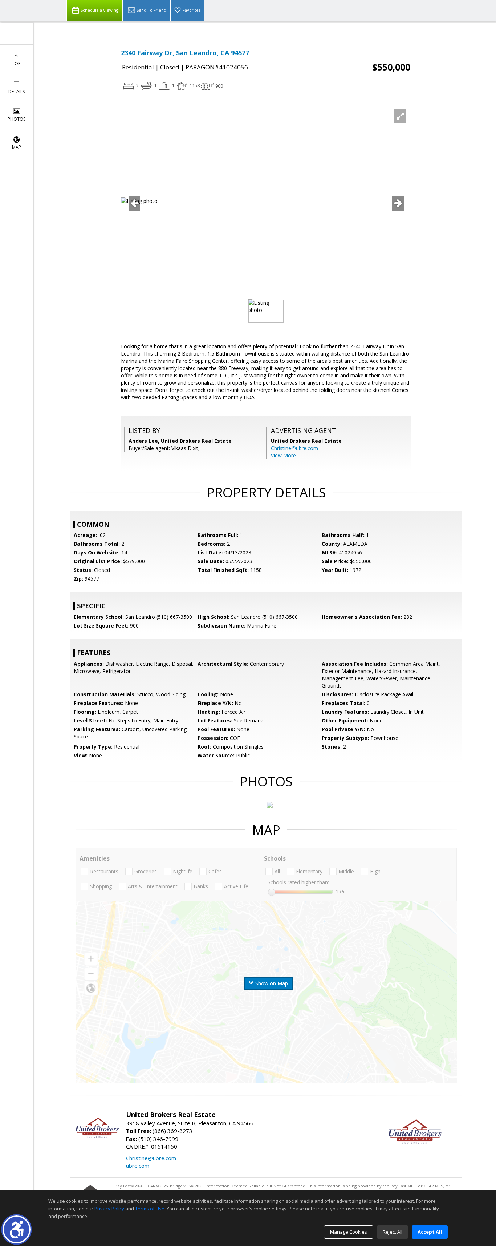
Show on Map (271, 983)
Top (16, 63)
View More (283, 455)
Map (16, 147)
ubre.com (137, 1165)
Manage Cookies (348, 1232)
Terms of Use (149, 1208)
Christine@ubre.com (294, 448)
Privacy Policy (109, 1208)
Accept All (430, 1232)
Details (16, 91)
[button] (17, 1229)
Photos (16, 119)
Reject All (392, 1232)
